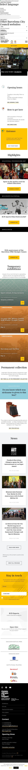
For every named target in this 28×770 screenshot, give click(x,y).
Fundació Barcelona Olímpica (9, 753)
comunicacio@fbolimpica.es (10, 726)
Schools (4, 706)
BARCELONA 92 (7, 229)
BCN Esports (14, 613)
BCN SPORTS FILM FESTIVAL (11, 196)
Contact (4, 715)
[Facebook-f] (6, 687)
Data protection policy (14, 599)
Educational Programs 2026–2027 (14, 161)
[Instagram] (2, 687)
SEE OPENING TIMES (13, 102)
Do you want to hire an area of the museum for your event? (14, 629)
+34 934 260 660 (7, 724)
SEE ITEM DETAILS (14, 428)
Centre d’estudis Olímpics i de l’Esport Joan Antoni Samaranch (12, 756)
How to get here (6, 730)
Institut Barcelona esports (14, 615)
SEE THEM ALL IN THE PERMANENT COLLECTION (14, 379)
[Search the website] (20, 17)
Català (2, 8)
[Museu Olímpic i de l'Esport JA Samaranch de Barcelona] (15, 43)
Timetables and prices (8, 747)
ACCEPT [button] (16, 767)
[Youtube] (10, 687)
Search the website (5, 14)
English (6, 2)
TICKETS (17, 72)
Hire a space (5, 712)
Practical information (7, 709)
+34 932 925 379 (7, 722)
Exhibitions (5, 703)
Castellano (3, 9)
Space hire (14, 627)
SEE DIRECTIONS (12, 124)
